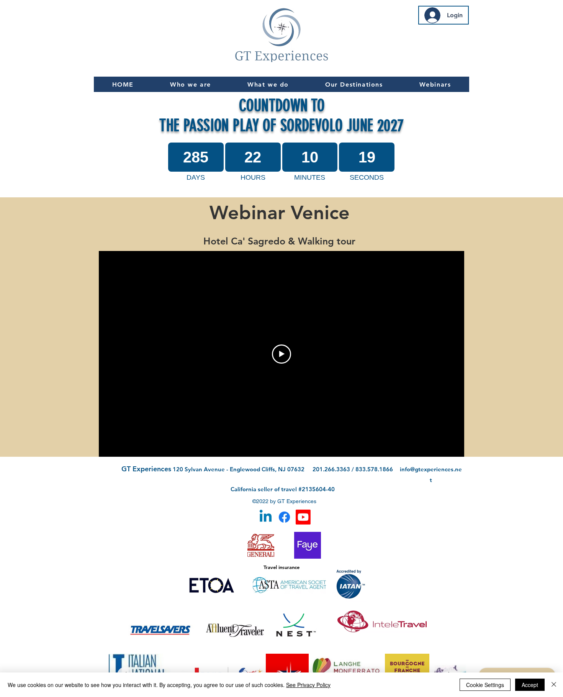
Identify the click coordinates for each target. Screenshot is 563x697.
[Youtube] (303, 517)
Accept (530, 685)
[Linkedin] (265, 517)
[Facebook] (284, 517)
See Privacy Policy (308, 685)
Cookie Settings (485, 685)
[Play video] (281, 354)
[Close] (553, 685)
